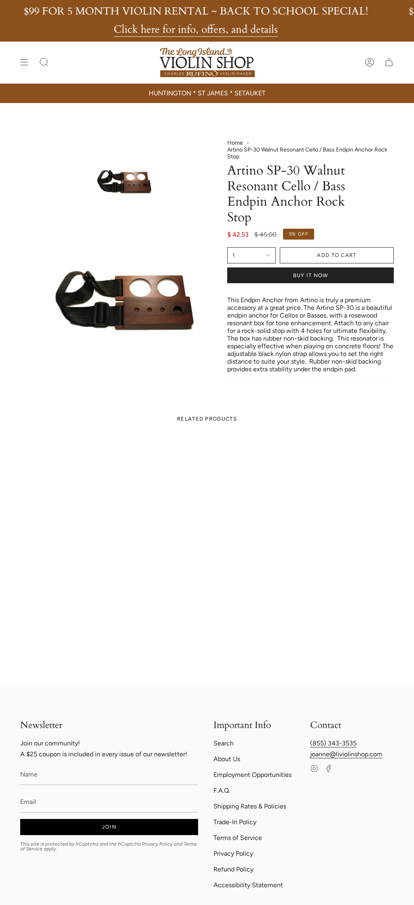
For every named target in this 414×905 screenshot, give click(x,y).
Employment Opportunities (252, 775)
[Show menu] (24, 62)
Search (223, 743)
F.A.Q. (221, 790)
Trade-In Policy (234, 822)
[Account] (369, 62)
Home (235, 142)
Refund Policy (233, 869)
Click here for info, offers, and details (196, 29)
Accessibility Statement (248, 885)
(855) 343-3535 (333, 743)
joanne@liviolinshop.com (346, 754)
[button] (44, 62)
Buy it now (310, 275)
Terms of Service (237, 838)
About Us (226, 759)
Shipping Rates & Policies (249, 806)
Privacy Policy (157, 844)
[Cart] (389, 62)
